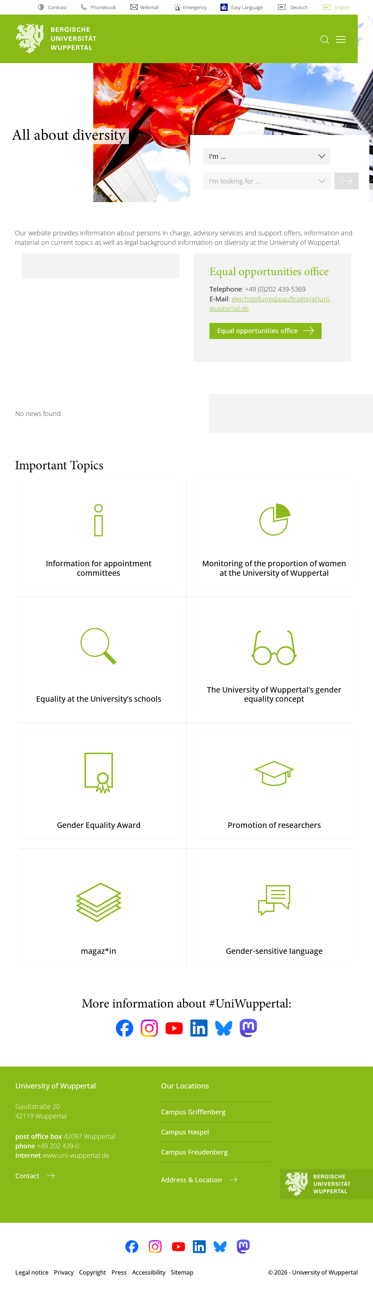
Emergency (195, 7)
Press (119, 1272)
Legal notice (31, 1272)
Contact (28, 1175)
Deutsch (299, 7)
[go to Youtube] (174, 1028)
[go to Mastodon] (248, 1028)
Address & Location (192, 1179)
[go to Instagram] (149, 1028)
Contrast (57, 7)
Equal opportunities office (257, 330)
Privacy (64, 1272)
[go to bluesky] (223, 1028)
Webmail (149, 7)
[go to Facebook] (124, 1028)
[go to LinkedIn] (199, 1028)
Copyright (92, 1272)
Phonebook (103, 7)
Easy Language (247, 7)
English (342, 7)
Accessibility (148, 1272)
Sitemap (182, 1272)
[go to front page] (69, 39)
